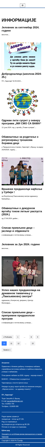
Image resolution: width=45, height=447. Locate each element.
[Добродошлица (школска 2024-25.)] (22, 56)
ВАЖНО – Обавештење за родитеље (16, 379)
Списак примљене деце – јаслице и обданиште (18, 229)
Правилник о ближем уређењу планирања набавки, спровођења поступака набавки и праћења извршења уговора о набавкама (22, 369)
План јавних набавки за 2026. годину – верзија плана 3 (22, 375)
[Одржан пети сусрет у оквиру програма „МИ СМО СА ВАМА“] (22, 103)
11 (11, 343)
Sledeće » (6, 350)
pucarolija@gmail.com (15, 401)
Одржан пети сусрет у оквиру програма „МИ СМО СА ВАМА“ (21, 122)
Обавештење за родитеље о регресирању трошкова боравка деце (20, 140)
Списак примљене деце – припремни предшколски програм (18, 315)
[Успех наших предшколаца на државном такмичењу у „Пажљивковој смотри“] (22, 271)
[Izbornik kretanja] (22, 5)
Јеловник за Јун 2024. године (21, 244)
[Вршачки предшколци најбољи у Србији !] (22, 171)
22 (33, 343)
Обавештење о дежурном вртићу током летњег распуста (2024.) (22, 211)
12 (18, 343)
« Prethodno (7, 337)
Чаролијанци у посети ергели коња (15, 383)
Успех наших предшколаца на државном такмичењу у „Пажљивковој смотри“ (21, 293)
